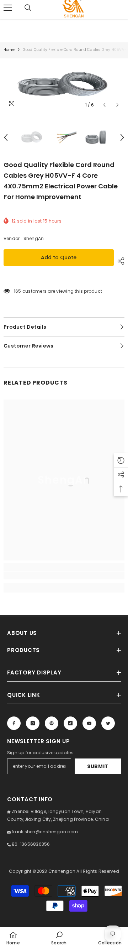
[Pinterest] (51, 723)
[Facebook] (14, 723)
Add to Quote (58, 257)
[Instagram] (32, 723)
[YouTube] (89, 723)
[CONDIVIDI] (119, 261)
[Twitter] (108, 723)
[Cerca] (28, 8)
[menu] (8, 8)
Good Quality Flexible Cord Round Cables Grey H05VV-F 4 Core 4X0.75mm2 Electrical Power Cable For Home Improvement (61, 180)
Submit (97, 766)
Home (9, 49)
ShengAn (33, 238)
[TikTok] (70, 723)
